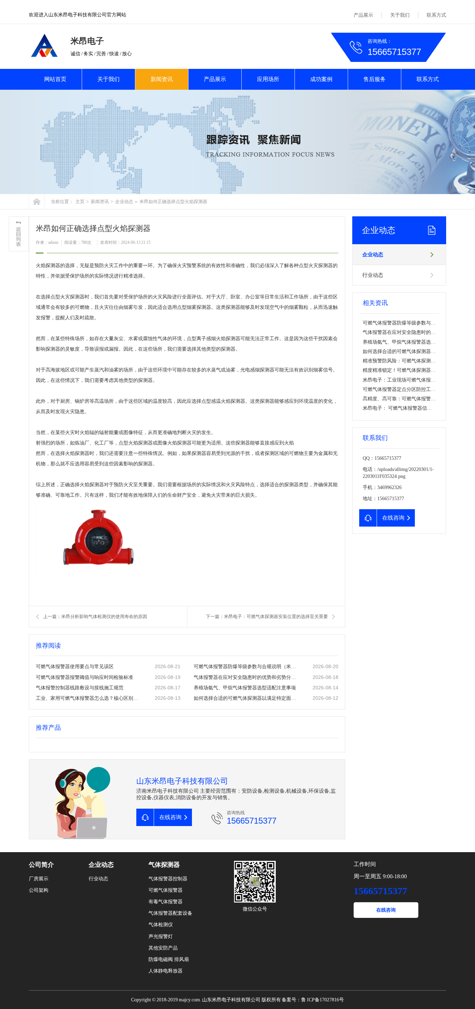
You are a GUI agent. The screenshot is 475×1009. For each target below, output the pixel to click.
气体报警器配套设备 (170, 913)
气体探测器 (164, 864)
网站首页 (55, 79)
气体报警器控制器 (167, 878)
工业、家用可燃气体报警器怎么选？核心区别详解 (88, 698)
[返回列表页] (19, 233)
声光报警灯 (160, 936)
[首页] (37, 201)
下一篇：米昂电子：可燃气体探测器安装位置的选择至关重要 (267, 616)
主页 (79, 201)
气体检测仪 (160, 924)
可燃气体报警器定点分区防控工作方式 (404, 389)
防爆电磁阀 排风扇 (168, 959)
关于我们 (400, 15)
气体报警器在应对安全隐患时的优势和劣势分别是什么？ (246, 677)
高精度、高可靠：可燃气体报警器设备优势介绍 (414, 398)
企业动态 (124, 201)
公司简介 (41, 864)
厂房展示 (38, 878)
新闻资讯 (162, 79)
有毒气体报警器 (165, 901)
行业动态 (372, 275)
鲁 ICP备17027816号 (322, 999)
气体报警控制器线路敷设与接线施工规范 (79, 687)
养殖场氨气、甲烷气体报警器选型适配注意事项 (245, 687)
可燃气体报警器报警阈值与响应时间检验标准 (84, 677)
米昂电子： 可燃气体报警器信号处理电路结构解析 (417, 408)
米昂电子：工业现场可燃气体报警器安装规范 (411, 380)
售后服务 (374, 79)
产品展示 (363, 15)
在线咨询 (386, 910)
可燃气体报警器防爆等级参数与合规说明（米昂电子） (246, 666)
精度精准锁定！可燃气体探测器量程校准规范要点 (416, 370)
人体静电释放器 (165, 971)
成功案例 (321, 79)
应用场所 (268, 79)
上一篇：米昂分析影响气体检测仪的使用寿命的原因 (95, 616)
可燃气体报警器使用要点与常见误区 (75, 666)
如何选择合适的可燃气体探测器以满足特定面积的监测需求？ (246, 698)
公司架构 (38, 890)
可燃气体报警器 (165, 890)
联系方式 (436, 15)
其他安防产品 (163, 948)
